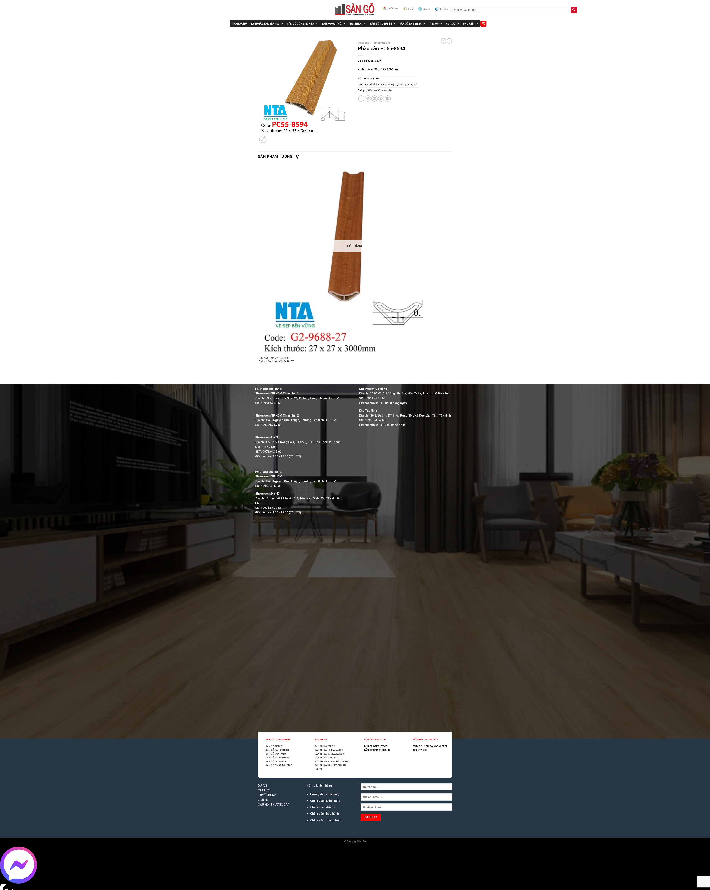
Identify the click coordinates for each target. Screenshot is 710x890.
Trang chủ (363, 42)
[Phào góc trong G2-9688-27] (354, 259)
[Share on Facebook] (361, 98)
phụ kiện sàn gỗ (371, 90)
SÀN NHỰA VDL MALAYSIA (329, 754)
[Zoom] (262, 139)
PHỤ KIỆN (469, 23)
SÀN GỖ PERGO (273, 746)
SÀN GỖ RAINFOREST (277, 750)
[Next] (271, 137)
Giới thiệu (393, 8)
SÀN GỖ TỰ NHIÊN (381, 23)
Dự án (411, 9)
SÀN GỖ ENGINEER (410, 23)
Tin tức (444, 9)
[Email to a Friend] (374, 98)
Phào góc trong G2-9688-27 (276, 361)
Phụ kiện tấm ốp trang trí (383, 84)
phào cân (386, 90)
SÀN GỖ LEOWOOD (275, 761)
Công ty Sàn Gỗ (356, 841)
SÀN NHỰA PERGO (325, 746)
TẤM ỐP (434, 23)
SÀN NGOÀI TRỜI (332, 23)
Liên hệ (427, 9)
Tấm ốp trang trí (381, 42)
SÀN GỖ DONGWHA (276, 754)
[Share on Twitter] (368, 98)
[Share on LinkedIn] (388, 98)
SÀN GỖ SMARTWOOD (277, 757)
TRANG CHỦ (239, 23)
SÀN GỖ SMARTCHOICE (278, 765)
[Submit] (574, 10)
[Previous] (259, 377)
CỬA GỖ (451, 23)
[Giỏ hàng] (483, 24)
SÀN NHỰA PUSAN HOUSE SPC (332, 761)
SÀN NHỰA (355, 23)
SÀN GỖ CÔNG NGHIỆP (300, 23)
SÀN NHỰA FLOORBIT (327, 757)
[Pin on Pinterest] (381, 98)
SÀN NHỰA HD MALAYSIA (329, 750)
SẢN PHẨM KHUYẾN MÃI (265, 23)
